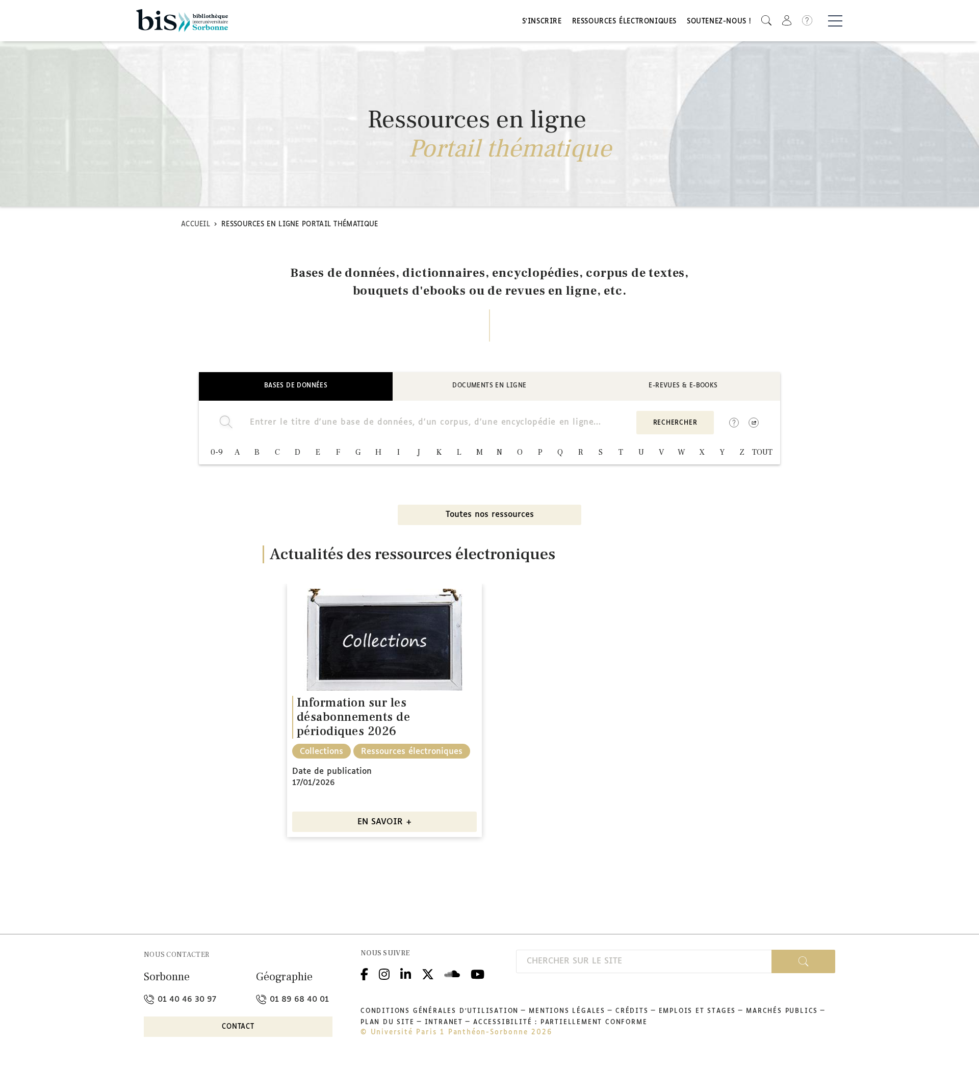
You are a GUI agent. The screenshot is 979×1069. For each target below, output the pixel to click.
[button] (766, 20)
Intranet (444, 1023)
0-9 (217, 452)
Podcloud (452, 973)
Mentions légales (567, 1011)
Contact (238, 1027)
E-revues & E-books (683, 386)
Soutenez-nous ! (719, 21)
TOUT (762, 452)
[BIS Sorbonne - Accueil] (182, 20)
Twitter (428, 973)
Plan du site (387, 1023)
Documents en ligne (489, 386)
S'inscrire (542, 21)
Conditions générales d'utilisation (439, 1011)
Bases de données (295, 386)
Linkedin (405, 973)
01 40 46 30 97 (185, 999)
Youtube (477, 973)
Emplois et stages (697, 1011)
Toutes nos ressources (490, 514)
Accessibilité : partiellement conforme (560, 1023)
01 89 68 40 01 (298, 999)
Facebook (364, 973)
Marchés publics (782, 1011)
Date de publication (332, 771)
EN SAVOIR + (384, 822)
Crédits (632, 1011)
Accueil (195, 224)
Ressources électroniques (624, 21)
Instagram (384, 973)
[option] (384, 710)
